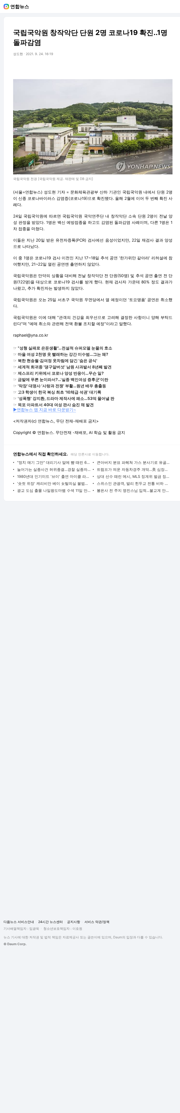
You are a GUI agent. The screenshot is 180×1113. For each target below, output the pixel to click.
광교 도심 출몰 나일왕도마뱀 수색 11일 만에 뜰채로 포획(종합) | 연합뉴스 (53, 490)
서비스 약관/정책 (96, 922)
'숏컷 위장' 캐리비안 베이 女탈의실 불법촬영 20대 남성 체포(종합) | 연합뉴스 (53, 483)
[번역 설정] (149, 67)
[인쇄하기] (167, 67)
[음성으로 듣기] (139, 67)
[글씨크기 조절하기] (158, 67)
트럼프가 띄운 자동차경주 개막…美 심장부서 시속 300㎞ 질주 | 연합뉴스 (133, 469)
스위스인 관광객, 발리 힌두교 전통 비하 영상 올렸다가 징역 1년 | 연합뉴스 (133, 483)
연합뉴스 (19, 6)
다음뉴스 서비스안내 (19, 922)
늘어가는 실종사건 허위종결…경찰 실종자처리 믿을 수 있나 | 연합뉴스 (53, 469)
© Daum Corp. (15, 944)
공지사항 (73, 922)
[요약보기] (130, 67)
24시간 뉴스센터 (50, 922)
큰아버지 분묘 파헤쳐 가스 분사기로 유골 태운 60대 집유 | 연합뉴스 (133, 462)
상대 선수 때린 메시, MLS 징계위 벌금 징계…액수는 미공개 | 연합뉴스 (133, 476)
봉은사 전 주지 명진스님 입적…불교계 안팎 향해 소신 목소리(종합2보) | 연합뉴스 (133, 490)
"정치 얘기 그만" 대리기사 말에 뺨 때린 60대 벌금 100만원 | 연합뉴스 (53, 462)
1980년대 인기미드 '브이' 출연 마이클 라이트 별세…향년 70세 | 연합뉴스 (53, 476)
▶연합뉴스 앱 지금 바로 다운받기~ (44, 409)
